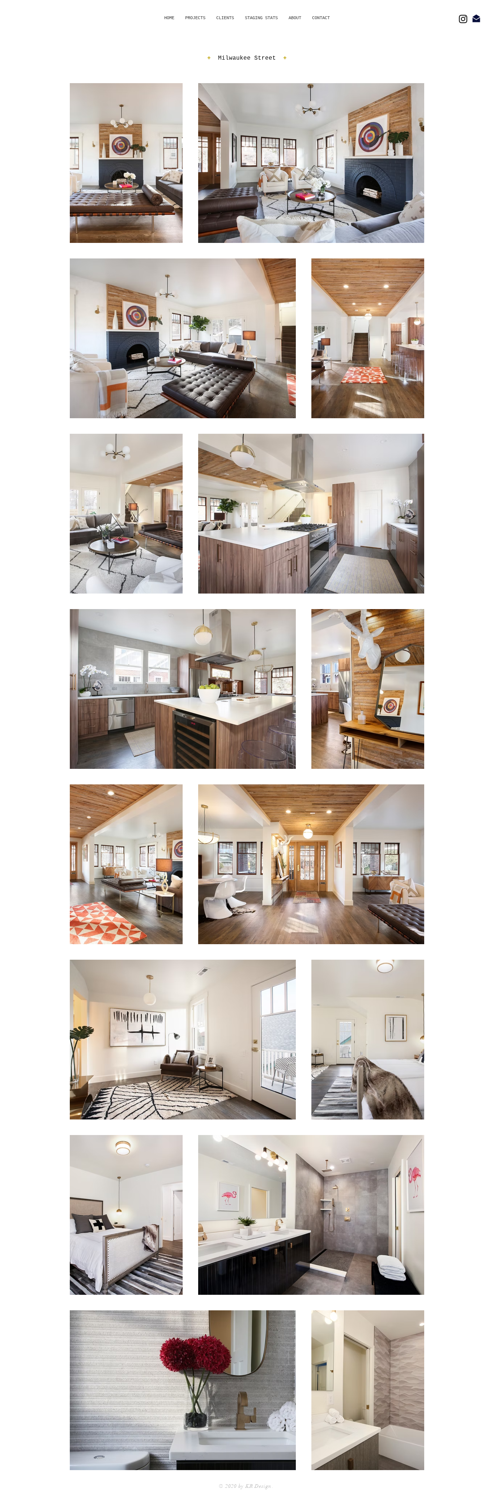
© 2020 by (232, 1486)
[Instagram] (463, 19)
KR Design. (260, 1486)
